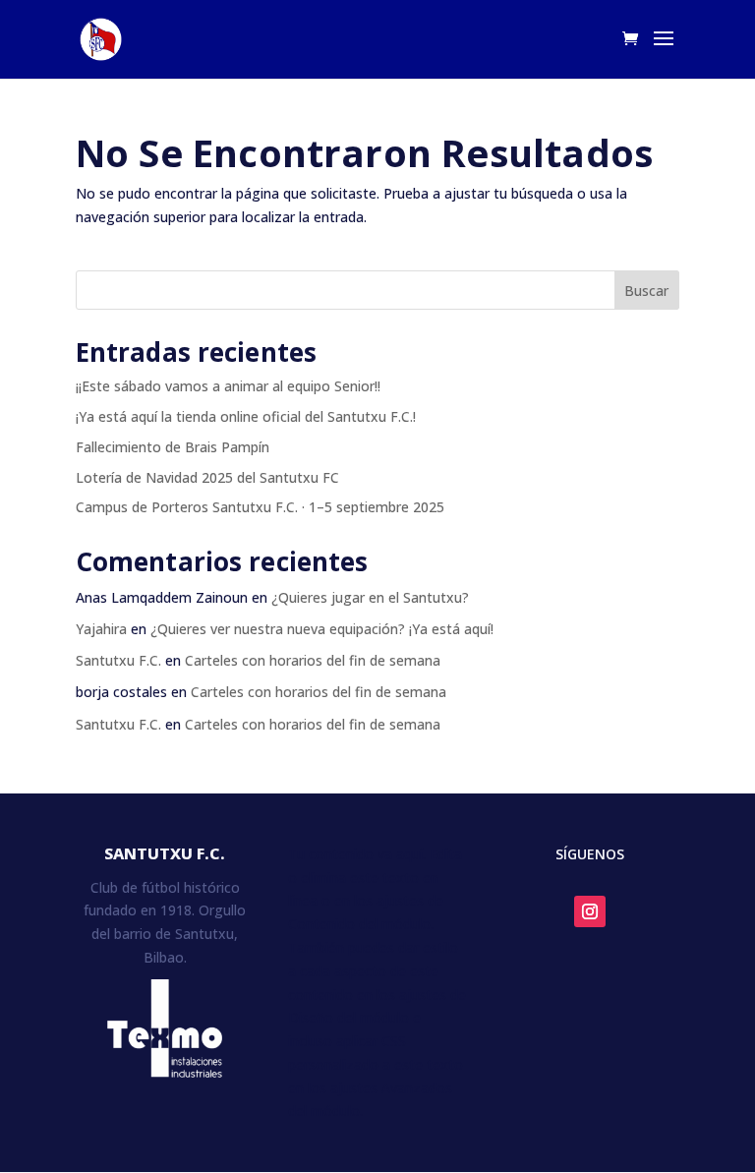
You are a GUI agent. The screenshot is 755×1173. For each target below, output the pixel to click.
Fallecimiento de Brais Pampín (172, 447)
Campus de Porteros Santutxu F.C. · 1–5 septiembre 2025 (260, 507)
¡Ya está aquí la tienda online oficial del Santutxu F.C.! (246, 416)
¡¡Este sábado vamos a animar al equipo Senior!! (228, 386)
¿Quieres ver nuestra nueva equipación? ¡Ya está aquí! (322, 628)
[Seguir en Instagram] (590, 911)
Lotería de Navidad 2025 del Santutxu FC (207, 477)
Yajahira (101, 628)
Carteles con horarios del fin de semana (312, 660)
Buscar (646, 290)
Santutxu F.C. (118, 660)
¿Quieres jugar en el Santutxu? (370, 597)
